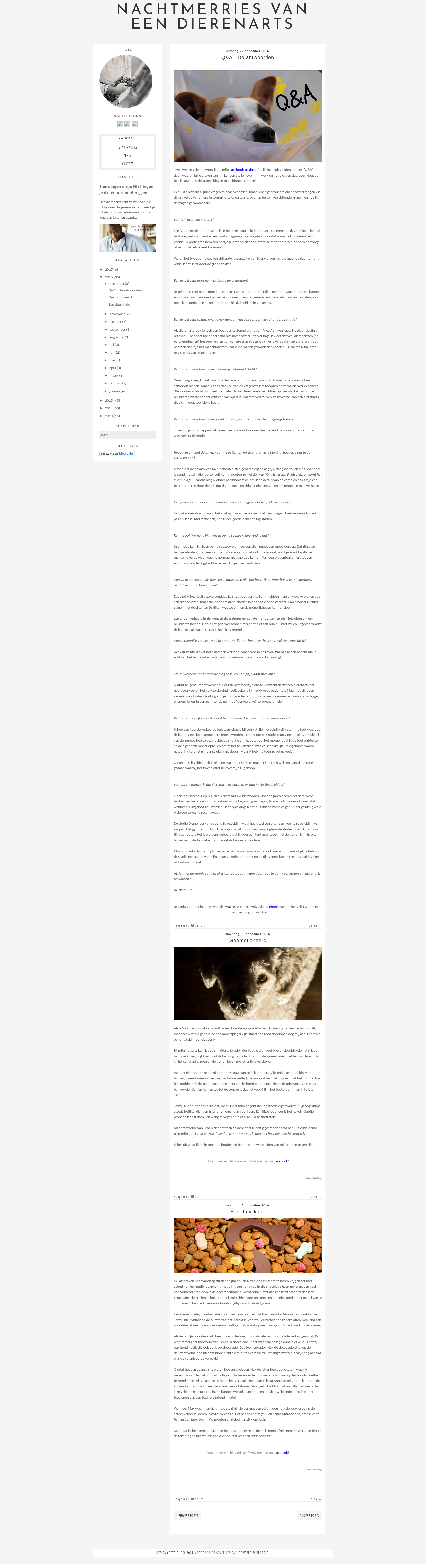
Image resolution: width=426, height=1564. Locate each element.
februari (115, 383)
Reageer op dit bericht (189, 925)
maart (114, 376)
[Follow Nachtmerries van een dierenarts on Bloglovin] (117, 455)
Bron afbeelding (314, 1178)
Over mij (128, 155)
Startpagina (128, 147)
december (117, 284)
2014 (109, 408)
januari (115, 391)
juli (112, 345)
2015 (109, 401)
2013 (109, 416)
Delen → (315, 925)
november (117, 314)
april (113, 368)
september (117, 330)
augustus (116, 337)
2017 (109, 270)
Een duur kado (248, 1211)
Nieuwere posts (187, 1515)
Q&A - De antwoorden (247, 57)
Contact (128, 163)
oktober (115, 322)
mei (112, 360)
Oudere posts (310, 1515)
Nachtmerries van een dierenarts (213, 18)
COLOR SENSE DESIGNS (222, 1552)
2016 (109, 277)
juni (112, 353)
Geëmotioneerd (247, 940)
